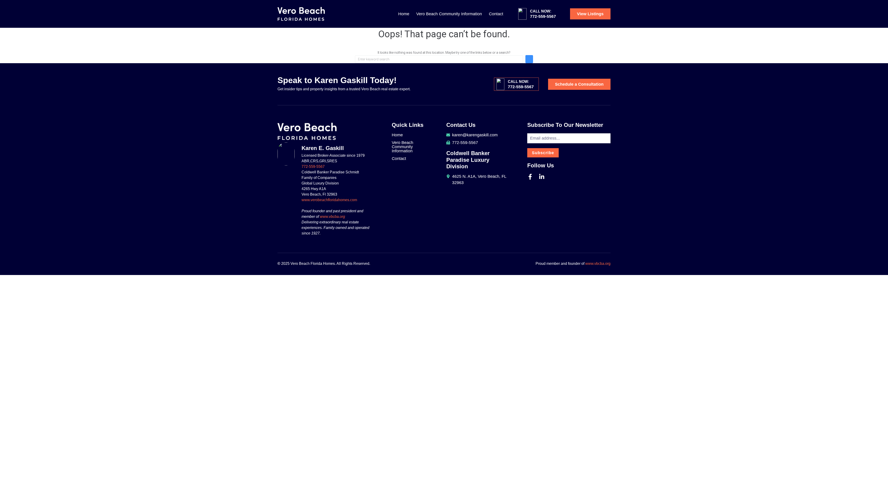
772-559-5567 (313, 167)
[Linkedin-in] (542, 177)
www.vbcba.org (332, 217)
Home (403, 14)
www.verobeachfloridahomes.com (329, 200)
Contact (496, 14)
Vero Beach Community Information (449, 14)
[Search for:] (439, 59)
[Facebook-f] (530, 177)
